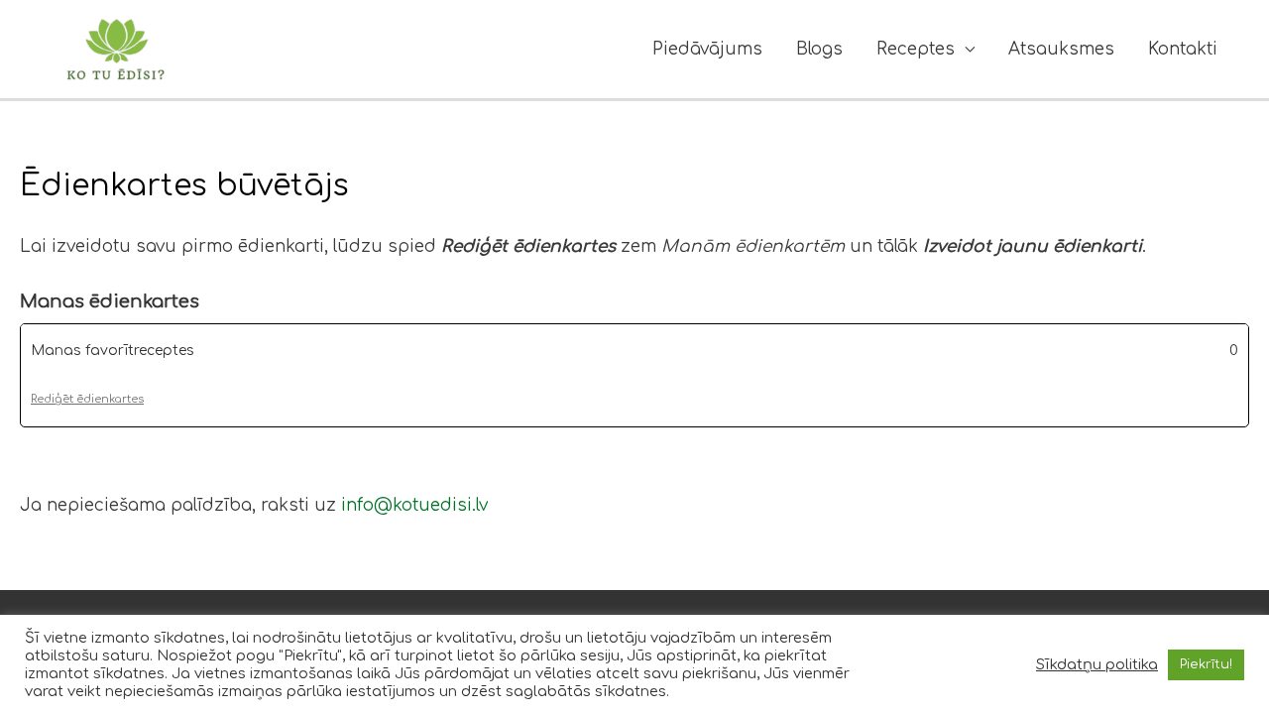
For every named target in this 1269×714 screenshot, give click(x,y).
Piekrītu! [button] (1206, 664)
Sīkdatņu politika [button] (1097, 664)
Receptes (915, 49)
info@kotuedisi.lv (414, 505)
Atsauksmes (1061, 49)
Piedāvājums (707, 49)
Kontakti (1182, 49)
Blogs (819, 49)
